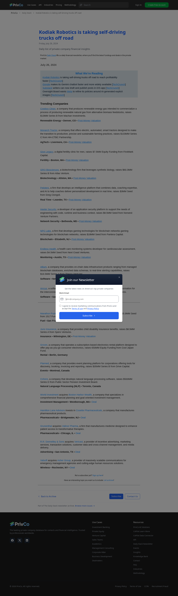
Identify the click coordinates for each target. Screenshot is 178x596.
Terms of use (77, 308)
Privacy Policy (93, 308)
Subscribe (87, 315)
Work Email (64, 293)
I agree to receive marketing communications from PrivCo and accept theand (89, 307)
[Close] (119, 277)
